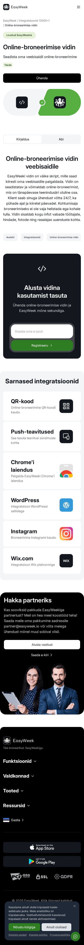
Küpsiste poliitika (38, 934)
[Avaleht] (15, 7)
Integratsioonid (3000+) (34, 20)
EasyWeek (9, 20)
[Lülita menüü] (78, 7)
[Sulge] (74, 906)
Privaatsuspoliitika (60, 934)
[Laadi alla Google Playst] (42, 861)
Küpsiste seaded (18, 934)
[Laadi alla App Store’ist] (42, 847)
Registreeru (39, 345)
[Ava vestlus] (75, 936)
